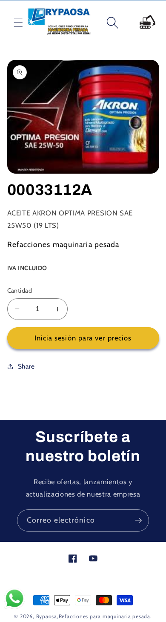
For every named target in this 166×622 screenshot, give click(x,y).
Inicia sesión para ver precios (83, 338)
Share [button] (26, 366)
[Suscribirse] (138, 520)
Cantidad (19, 290)
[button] (11, 22)
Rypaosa (46, 616)
